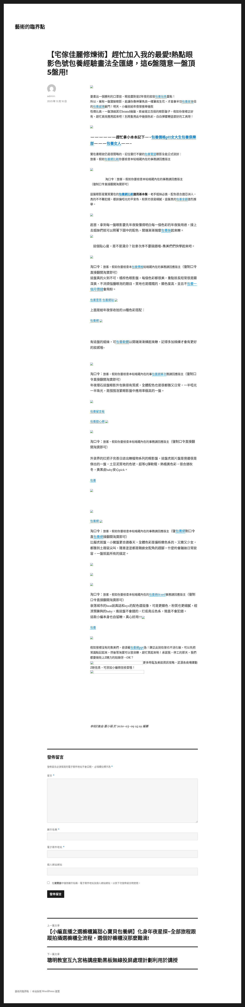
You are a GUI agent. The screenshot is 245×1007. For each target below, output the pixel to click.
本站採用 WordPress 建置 (46, 991)
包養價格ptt (161, 137)
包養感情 (99, 106)
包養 (93, 480)
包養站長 (161, 96)
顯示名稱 (53, 829)
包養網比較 (112, 159)
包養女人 (114, 143)
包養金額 (182, 199)
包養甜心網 (97, 421)
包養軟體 (122, 342)
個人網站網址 (54, 864)
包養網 (94, 320)
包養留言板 (97, 411)
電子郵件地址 (56, 847)
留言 (51, 775)
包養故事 (188, 101)
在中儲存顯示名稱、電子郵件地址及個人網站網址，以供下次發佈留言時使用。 (96, 883)
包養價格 (137, 267)
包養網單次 (159, 374)
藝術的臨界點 (30, 27)
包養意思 (96, 300)
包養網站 (108, 300)
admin (51, 96)
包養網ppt (137, 647)
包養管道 (150, 154)
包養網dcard (157, 594)
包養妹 (166, 230)
